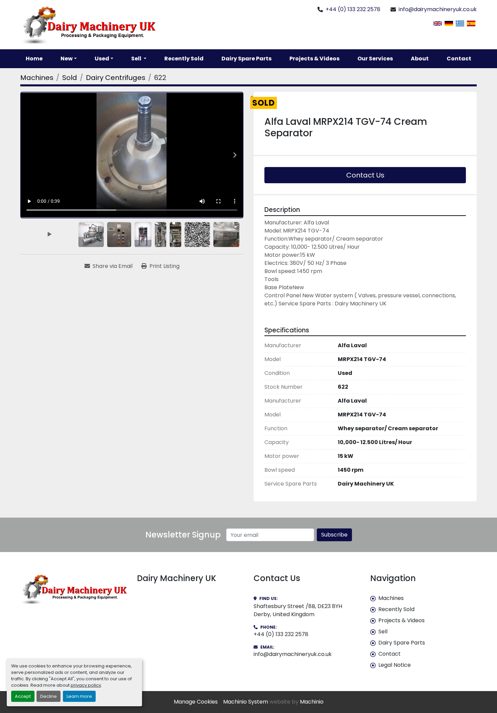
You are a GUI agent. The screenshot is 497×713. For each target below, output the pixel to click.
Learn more (79, 696)
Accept (23, 696)
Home (34, 58)
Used (102, 58)
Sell (382, 631)
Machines (391, 598)
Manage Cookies (196, 702)
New (67, 58)
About (420, 58)
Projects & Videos (314, 58)
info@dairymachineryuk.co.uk (438, 9)
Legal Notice (394, 665)
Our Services (375, 58)
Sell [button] (136, 58)
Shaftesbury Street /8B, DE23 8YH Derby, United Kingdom (298, 610)
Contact (459, 58)
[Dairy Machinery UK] (73, 589)
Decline (48, 696)
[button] (68, 58)
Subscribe (334, 535)
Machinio (312, 702)
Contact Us (365, 175)
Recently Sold (184, 58)
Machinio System (245, 702)
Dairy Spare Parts (246, 58)
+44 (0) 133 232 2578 (353, 9)
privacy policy (86, 685)
